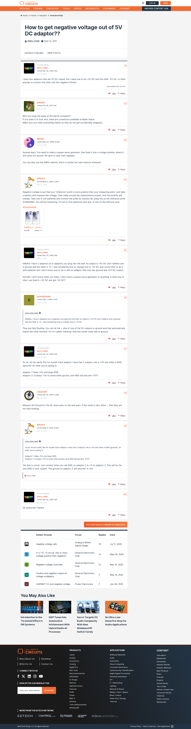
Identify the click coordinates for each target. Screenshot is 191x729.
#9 (125, 426)
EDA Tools (74, 670)
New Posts (54, 53)
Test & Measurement (78, 705)
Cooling (73, 664)
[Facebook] (18, 676)
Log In (152, 3)
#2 (125, 103)
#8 (125, 393)
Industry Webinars (164, 668)
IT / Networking (116, 683)
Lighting (113, 686)
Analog (72, 658)
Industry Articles (163, 665)
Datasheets (92, 8)
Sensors (73, 701)
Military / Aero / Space (119, 692)
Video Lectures (163, 699)
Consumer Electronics (119, 667)
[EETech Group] (25, 716)
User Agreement (163, 726)
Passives (73, 689)
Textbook (160, 696)
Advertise (46, 659)
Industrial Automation (118, 676)
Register (49, 690)
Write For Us (25, 664)
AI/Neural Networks (118, 655)
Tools (66, 8)
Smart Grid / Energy (118, 698)
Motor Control (115, 695)
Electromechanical (77, 673)
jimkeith (41, 102)
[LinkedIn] (29, 676)
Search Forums (34, 53)
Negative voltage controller (49, 564)
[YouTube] (41, 676)
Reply (122, 93)
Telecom (113, 701)
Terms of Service (149, 726)
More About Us (27, 659)
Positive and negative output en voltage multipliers (51, 575)
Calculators (161, 655)
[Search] (143, 3)
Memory (73, 683)
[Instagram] (35, 676)
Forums (38, 8)
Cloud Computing (117, 664)
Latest (72, 655)
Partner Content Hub (156, 8)
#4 (125, 179)
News (159, 674)
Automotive (114, 661)
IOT (111, 680)
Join (165, 3)
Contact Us (47, 664)
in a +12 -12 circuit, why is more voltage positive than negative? (51, 554)
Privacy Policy (135, 726)
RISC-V (72, 698)
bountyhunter (44, 296)
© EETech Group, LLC (26, 726)
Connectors (74, 661)
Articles (25, 8)
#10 (125, 494)
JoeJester (42, 391)
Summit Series (162, 683)
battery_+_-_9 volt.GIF (35, 227)
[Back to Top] (171, 726)
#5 (125, 250)
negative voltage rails (46, 544)
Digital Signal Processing (120, 673)
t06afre (41, 178)
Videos (77, 8)
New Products (162, 671)
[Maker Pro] (82, 715)
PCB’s (72, 692)
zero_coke (33, 41)
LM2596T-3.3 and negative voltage (53, 584)
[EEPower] (66, 716)
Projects (160, 680)
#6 (125, 297)
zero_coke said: (31, 313)
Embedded (74, 676)
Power (72, 695)
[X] (23, 676)
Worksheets (161, 702)
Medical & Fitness (117, 689)
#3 (125, 140)
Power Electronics (84, 584)
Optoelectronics (76, 686)
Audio (112, 658)
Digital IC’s (74, 667)
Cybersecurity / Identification (121, 670)
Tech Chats (161, 686)
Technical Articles (164, 693)
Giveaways (109, 8)
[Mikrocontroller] (105, 716)
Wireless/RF (74, 708)
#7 (125, 349)
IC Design (73, 680)
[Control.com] (47, 716)
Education (53, 8)
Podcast (125, 8)
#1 (125, 66)
